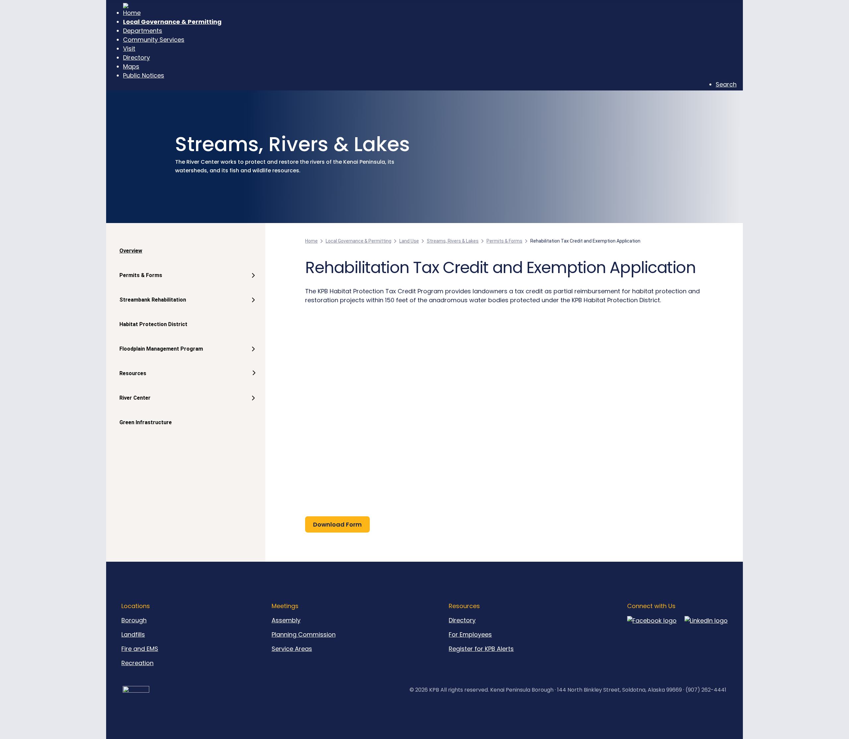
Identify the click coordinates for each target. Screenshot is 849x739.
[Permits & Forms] (252, 282)
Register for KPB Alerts (481, 649)
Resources (132, 373)
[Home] (430, 10)
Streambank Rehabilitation (152, 300)
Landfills (133, 634)
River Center (135, 398)
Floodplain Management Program (161, 349)
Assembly (286, 620)
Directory (462, 620)
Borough (134, 620)
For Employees (470, 634)
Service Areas (292, 649)
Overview (130, 251)
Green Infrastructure (145, 422)
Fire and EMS (139, 649)
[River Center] (252, 404)
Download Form (337, 524)
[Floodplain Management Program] (252, 355)
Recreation (137, 663)
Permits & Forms (140, 275)
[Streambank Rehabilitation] (252, 306)
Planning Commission (304, 634)
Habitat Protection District (153, 324)
